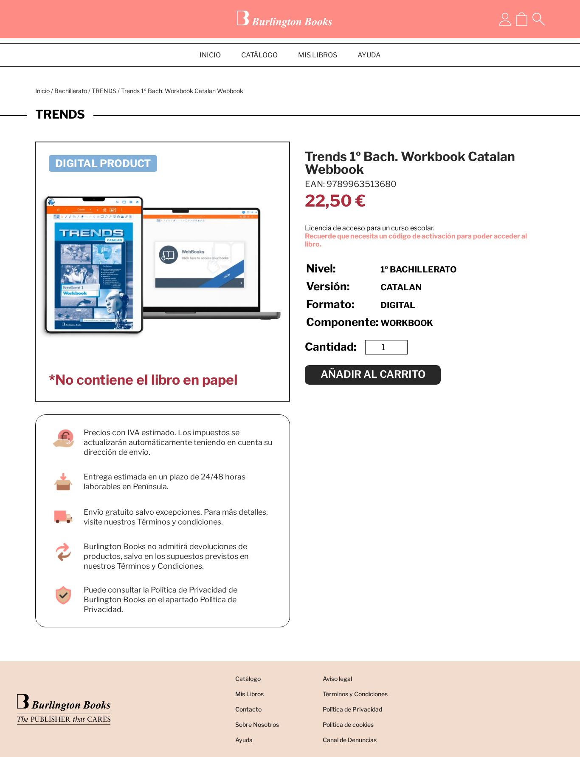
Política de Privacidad (352, 709)
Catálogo (248, 678)
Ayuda (244, 739)
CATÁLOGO (259, 55)
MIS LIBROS (317, 55)
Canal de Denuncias (350, 739)
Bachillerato (70, 90)
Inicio (42, 90)
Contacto (248, 709)
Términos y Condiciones (355, 693)
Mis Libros (249, 693)
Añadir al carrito (373, 374)
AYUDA (369, 55)
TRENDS (104, 90)
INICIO (210, 55)
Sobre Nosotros (257, 724)
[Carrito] (521, 19)
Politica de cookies (348, 724)
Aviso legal (337, 678)
